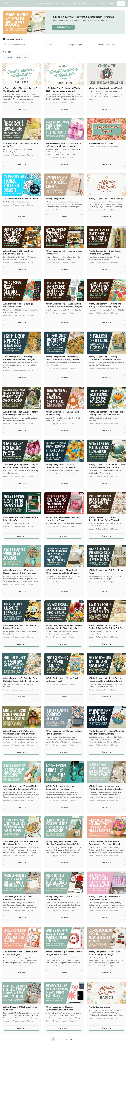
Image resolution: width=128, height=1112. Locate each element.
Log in (121, 3)
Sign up (112, 3)
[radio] (8, 57)
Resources (83, 3)
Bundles (93, 3)
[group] (58, 57)
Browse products (45, 3)
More (102, 3)
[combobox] (57, 44)
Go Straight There (63, 27)
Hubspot (72, 3)
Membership (60, 3)
